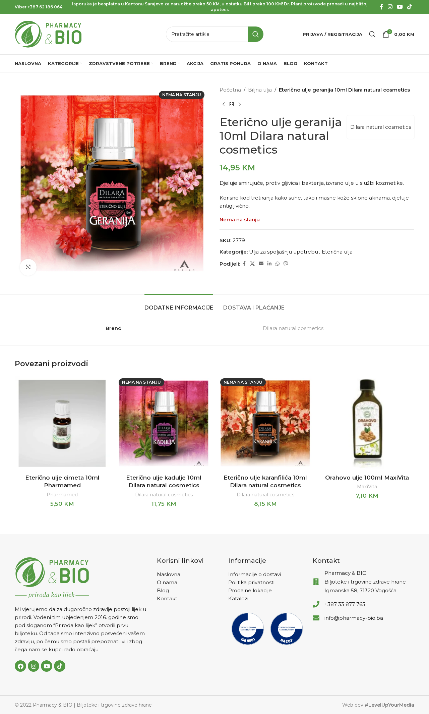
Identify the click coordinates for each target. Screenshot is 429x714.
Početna (230, 90)
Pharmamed (62, 495)
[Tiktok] (59, 666)
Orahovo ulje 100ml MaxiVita (367, 477)
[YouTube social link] (399, 7)
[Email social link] (261, 263)
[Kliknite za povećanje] (28, 267)
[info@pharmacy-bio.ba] (316, 618)
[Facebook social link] (381, 7)
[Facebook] (20, 666)
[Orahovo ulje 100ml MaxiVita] (366, 423)
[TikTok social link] (409, 7)
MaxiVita (367, 487)
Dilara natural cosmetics (380, 127)
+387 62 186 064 (44, 6)
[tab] (178, 304)
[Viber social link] (286, 263)
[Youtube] (46, 666)
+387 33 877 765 (344, 604)
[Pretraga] (372, 34)
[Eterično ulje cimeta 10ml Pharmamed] (62, 423)
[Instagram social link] (389, 7)
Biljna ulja (260, 90)
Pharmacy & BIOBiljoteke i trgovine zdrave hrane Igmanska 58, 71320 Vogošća (365, 582)
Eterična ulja (337, 252)
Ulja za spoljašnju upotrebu (283, 252)
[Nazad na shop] (232, 105)
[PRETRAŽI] (255, 34)
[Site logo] (48, 34)
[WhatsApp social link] (277, 263)
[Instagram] (33, 666)
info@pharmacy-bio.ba (353, 618)
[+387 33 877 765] (316, 604)
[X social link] (252, 263)
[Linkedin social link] (269, 263)
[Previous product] (224, 105)
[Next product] (240, 105)
